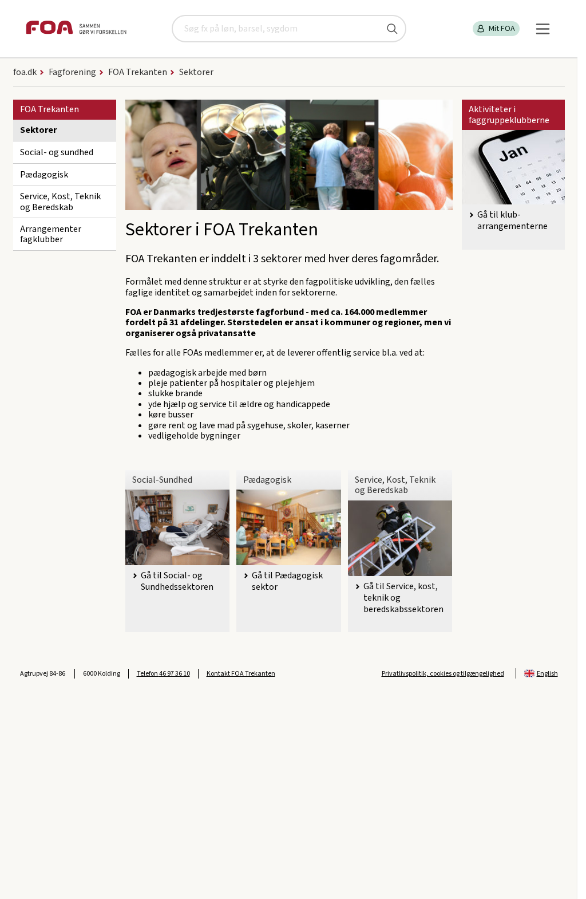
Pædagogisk (44, 174)
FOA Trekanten (49, 109)
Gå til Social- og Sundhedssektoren (177, 581)
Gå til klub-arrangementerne (512, 220)
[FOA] (76, 29)
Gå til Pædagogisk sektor (287, 581)
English (547, 674)
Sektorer (38, 130)
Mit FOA (502, 28)
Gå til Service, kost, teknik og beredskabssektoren (403, 598)
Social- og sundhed (56, 152)
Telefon (163, 674)
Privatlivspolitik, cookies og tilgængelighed (443, 674)
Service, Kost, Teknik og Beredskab (60, 201)
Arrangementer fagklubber (50, 234)
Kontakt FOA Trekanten (241, 674)
